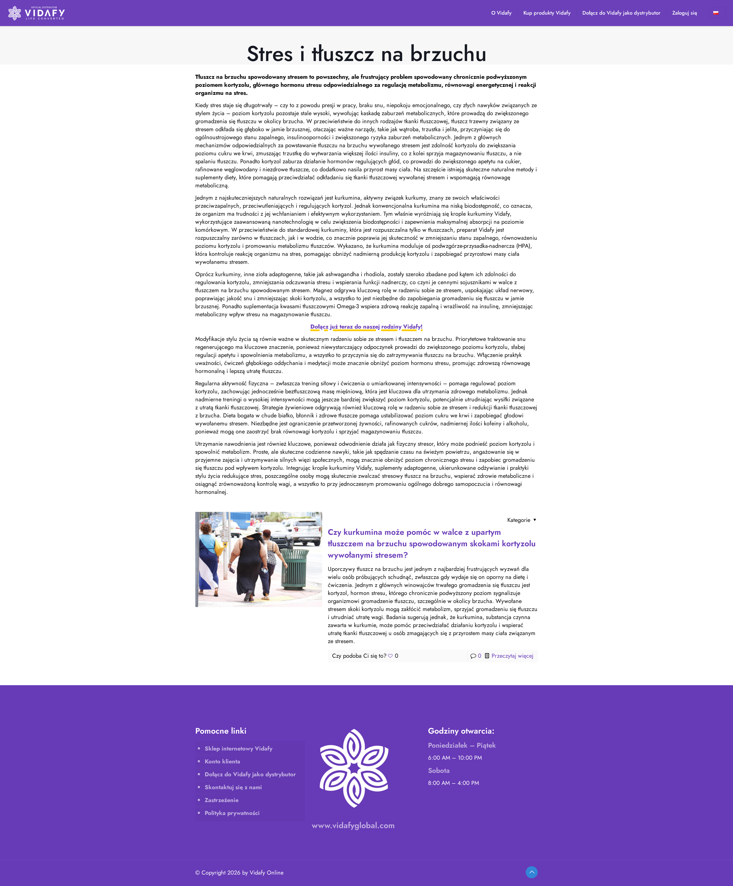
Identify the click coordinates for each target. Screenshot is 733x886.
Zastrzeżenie (222, 800)
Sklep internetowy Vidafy (238, 748)
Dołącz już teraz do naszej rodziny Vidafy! (366, 327)
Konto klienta (222, 761)
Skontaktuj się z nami (233, 787)
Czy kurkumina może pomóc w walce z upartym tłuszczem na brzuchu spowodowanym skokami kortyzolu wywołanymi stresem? (432, 543)
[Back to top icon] (532, 872)
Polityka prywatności (232, 813)
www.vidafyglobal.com (353, 825)
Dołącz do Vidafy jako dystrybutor (250, 774)
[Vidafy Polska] (37, 13)
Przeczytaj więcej (512, 656)
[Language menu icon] (718, 13)
